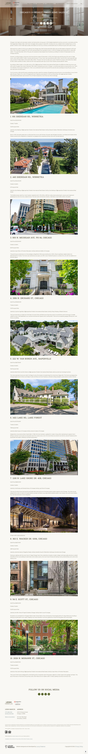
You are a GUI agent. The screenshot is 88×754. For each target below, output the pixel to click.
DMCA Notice (23, 738)
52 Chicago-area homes (60, 50)
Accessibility (7, 738)
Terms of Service (12, 738)
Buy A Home (40, 3)
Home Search (50, 3)
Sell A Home (30, 3)
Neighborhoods (60, 3)
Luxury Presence (40, 746)
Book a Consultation (10, 717)
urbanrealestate (21, 535)
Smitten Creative (15, 736)
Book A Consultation (72, 3)
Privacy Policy (18, 738)
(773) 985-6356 (8, 712)
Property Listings (29, 738)
